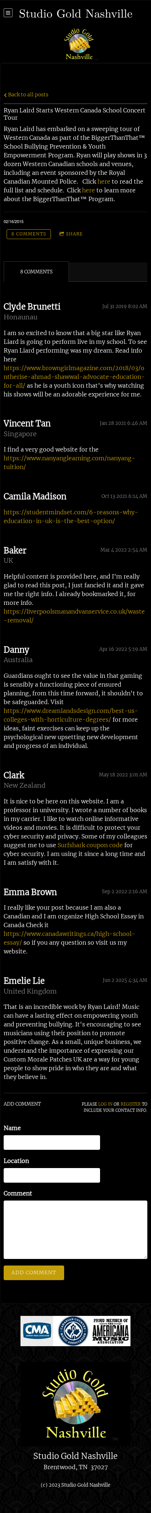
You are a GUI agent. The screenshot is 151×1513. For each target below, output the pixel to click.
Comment (18, 1193)
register (131, 1104)
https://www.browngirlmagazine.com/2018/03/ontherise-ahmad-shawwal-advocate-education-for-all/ (74, 376)
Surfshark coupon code (90, 845)
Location (16, 1160)
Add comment (33, 1272)
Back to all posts (27, 94)
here (104, 181)
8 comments (28, 234)
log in (105, 1104)
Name (12, 1128)
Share (74, 234)
